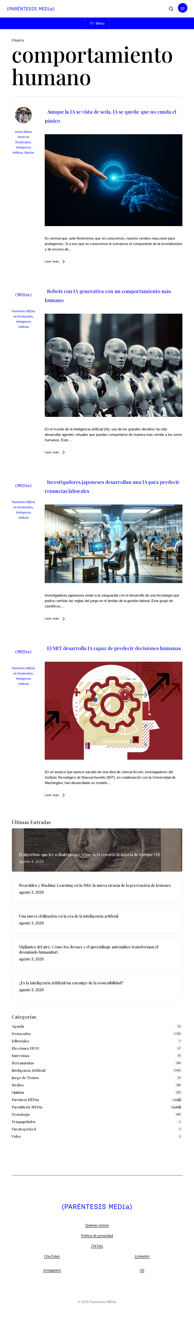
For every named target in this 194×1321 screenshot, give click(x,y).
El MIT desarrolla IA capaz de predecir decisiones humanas (114, 648)
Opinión (29, 152)
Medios (18, 1085)
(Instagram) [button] (52, 1270)
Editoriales (20, 1041)
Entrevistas (20, 1055)
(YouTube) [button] (52, 1256)
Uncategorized (24, 1129)
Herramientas (23, 1063)
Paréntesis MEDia (23, 311)
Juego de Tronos (25, 1077)
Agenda (18, 1026)
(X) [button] (142, 1270)
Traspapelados (23, 1121)
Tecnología (21, 1114)
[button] (182, 8)
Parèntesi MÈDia (96, 1099)
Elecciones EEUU (25, 1048)
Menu (100, 23)
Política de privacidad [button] (97, 1235)
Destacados (23, 142)
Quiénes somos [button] (97, 1225)
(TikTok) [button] (97, 1246)
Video (16, 1136)
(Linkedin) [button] (142, 1256)
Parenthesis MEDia (96, 1107)
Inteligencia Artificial (28, 1070)
